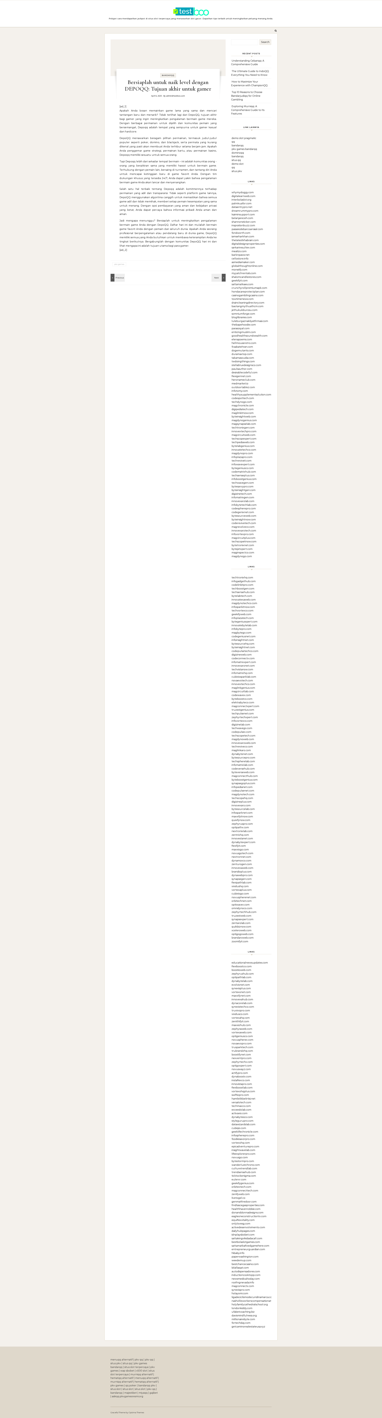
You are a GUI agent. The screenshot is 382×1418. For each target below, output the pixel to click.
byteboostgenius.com (245, 779)
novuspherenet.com (244, 897)
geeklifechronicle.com (245, 1131)
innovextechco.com (243, 684)
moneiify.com (239, 269)
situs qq (236, 160)
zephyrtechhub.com (244, 912)
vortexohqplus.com (243, 1091)
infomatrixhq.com (242, 673)
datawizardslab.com (243, 1124)
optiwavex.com (240, 904)
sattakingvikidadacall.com (247, 1238)
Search (265, 42)
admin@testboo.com (175, 95)
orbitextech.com (241, 1186)
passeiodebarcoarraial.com (247, 229)
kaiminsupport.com (243, 214)
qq (233, 141)
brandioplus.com (242, 871)
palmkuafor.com (241, 203)
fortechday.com (241, 1322)
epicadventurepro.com (245, 1146)
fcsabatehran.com (242, 346)
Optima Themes (136, 1412)
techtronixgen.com (243, 427)
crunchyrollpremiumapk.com (249, 287)
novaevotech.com (242, 680)
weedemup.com (241, 1260)
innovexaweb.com (242, 868)
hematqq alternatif (121, 1378)
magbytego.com (241, 632)
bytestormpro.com (243, 1161)
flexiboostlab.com (242, 1087)
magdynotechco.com (244, 603)
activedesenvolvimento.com (248, 1227)
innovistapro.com (242, 1084)
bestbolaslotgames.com (246, 1242)
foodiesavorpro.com (243, 1139)
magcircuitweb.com (243, 435)
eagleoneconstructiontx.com (249, 1216)
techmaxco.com (241, 1106)
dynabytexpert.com (243, 842)
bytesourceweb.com (244, 515)
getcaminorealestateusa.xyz (248, 1326)
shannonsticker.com (244, 221)
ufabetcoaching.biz (243, 1311)
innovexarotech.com (244, 530)
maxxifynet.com (241, 995)
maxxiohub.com (241, 1025)
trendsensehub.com (244, 1172)
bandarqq (238, 145)
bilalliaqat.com (240, 1267)
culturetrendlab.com (244, 1168)
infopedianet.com (242, 787)
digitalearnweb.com (243, 196)
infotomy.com (240, 390)
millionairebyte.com (243, 1319)
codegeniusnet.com (243, 636)
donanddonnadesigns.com (247, 1212)
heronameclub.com (243, 379)
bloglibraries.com (242, 317)
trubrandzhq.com (242, 1050)
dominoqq (238, 152)
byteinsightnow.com (244, 519)
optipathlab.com (241, 977)
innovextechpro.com (244, 431)
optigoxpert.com (242, 1065)
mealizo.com (239, 251)
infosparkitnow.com (243, 607)
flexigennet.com (241, 376)
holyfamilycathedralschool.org (250, 1304)
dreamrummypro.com (245, 210)
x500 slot (141, 1370)
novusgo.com (240, 1157)
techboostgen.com (243, 588)
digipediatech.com (243, 409)
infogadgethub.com (244, 581)
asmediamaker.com (243, 262)
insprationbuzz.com (243, 225)
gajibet (154, 1392)
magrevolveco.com (243, 526)
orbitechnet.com (242, 901)
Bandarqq (168, 75)
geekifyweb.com (241, 614)
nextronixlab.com (242, 831)
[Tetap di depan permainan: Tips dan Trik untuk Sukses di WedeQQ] (117, 278)
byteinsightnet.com (243, 647)
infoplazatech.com (243, 618)
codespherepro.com (244, 508)
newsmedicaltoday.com (246, 1278)
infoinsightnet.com (243, 640)
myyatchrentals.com (244, 273)
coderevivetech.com (244, 523)
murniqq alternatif (141, 1374)
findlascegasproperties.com (248, 1205)
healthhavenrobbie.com (246, 1209)
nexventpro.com (241, 1058)
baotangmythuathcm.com (247, 306)
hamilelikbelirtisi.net (243, 1098)
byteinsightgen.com (243, 490)
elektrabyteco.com (243, 702)
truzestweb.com (241, 915)
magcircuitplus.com (243, 538)
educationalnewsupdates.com (250, 962)
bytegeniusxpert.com (244, 621)
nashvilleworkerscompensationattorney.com (258, 1300)
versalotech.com (241, 1102)
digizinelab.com (241, 724)
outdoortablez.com (243, 387)
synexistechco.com (243, 1006)
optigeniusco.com (242, 1036)
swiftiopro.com (240, 1095)
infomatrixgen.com (243, 497)
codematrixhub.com (244, 471)
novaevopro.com (242, 1043)
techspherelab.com (243, 761)
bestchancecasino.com (245, 1264)
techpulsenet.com (243, 713)
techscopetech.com (243, 735)
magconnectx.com (243, 1286)
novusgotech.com (242, 853)
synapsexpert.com (242, 919)
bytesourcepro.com (243, 757)
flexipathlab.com (241, 882)
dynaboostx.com (241, 1076)
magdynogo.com (242, 556)
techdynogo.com (242, 402)
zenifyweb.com (241, 1194)
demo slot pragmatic (244, 138)
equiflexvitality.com (243, 1220)
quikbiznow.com (241, 926)
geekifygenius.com (243, 1183)
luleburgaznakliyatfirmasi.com (250, 321)
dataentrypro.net (242, 207)
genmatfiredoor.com (244, 1201)
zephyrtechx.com (242, 1062)
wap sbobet (127, 1370)
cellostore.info (240, 258)
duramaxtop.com (242, 354)
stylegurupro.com (242, 1120)
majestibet (130, 1392)
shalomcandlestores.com (246, 277)
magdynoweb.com (243, 739)
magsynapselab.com (244, 424)
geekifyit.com (240, 280)
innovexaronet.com (243, 665)
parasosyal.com (240, 328)
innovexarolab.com (243, 501)
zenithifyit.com (240, 1021)
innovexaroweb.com (244, 743)
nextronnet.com (241, 856)
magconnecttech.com (245, 1190)
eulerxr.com (239, 1179)
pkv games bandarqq (244, 149)
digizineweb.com (242, 654)
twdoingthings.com (243, 361)
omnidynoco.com (242, 908)
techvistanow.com (242, 669)
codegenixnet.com (243, 512)
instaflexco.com (241, 1080)
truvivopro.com (241, 1010)
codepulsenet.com (243, 790)
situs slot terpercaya (136, 1367)
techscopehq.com (242, 798)
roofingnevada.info (243, 1282)
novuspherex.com (242, 1039)
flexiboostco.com (242, 966)
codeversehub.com (243, 768)
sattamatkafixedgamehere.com (250, 1245)
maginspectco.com (243, 552)
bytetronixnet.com (243, 545)
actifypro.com (240, 1073)
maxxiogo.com (240, 849)
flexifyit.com (239, 845)
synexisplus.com (241, 988)
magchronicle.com (243, 405)
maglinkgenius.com (243, 687)
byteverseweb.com (243, 772)
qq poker (130, 1385)
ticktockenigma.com (244, 1175)
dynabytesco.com (242, 1117)
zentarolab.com (241, 923)
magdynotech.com (243, 794)
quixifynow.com (241, 820)
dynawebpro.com (242, 875)
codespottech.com (243, 398)
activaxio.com (239, 1113)
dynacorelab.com (242, 1003)
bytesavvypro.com (242, 486)
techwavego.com (242, 728)
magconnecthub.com (245, 776)
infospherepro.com (243, 1135)
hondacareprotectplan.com (248, 291)
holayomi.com (240, 1293)
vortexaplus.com (242, 889)
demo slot (238, 163)
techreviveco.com (242, 746)
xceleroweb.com (241, 930)
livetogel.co (238, 1198)
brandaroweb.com (243, 937)
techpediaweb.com (243, 442)
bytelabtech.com (242, 596)
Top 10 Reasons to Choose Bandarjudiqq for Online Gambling (246, 96)
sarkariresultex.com (243, 247)
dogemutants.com (243, 350)
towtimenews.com (243, 299)
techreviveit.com (241, 460)
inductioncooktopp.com (246, 1275)
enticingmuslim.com (244, 332)
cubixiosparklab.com (244, 676)
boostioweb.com (241, 970)
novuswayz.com (241, 1069)
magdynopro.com (242, 453)
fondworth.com (241, 233)
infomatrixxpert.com (244, 662)
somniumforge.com (243, 313)
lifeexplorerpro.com (243, 1153)
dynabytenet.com (242, 754)
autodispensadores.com (246, 1271)
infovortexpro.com (243, 534)
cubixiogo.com (240, 893)
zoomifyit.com (240, 941)
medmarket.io (240, 383)
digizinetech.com (242, 493)
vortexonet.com (241, 992)
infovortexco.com (242, 720)
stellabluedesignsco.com (246, 365)
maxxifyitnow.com (242, 816)
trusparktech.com (242, 1047)
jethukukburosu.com (244, 310)
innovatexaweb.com (244, 599)
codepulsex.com (241, 732)
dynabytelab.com (242, 981)
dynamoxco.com (241, 860)
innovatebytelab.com (244, 625)
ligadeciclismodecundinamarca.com (253, 1297)
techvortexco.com (242, 610)
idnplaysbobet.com (243, 1234)
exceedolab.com (241, 1109)
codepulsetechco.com (245, 651)
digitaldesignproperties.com (248, 243)
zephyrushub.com (243, 973)
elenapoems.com (242, 339)
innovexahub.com (242, 999)
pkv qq (139, 1359)
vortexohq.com (241, 1142)
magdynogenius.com (244, 420)
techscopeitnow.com (244, 541)
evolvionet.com (241, 984)
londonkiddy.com (242, 1308)
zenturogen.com (242, 864)
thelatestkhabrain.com (245, 240)
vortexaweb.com (242, 1032)
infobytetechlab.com (244, 505)
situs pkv (237, 171)
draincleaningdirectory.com (248, 302)
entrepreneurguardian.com (248, 1249)
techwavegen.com (243, 482)
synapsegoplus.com (243, 783)
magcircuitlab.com (243, 691)
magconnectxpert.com (245, 706)
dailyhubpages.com (243, 1231)
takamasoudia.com (243, 357)
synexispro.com (241, 1289)
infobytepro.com (241, 629)
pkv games (119, 264)
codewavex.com (241, 695)
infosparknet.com (242, 812)
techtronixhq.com (242, 577)
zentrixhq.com (240, 834)
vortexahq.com (241, 1017)
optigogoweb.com (242, 934)
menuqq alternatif (121, 1359)
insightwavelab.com (243, 1150)
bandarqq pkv (146, 1385)
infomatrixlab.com (242, 765)
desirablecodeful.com (244, 372)
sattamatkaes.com (242, 284)
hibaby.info (238, 1253)
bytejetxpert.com (242, 549)
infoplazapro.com (242, 457)
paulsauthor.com (242, 369)
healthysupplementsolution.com (251, 394)
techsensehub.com (243, 592)
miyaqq (143, 1392)
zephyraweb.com (242, 1028)
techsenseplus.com (243, 475)
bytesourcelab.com (243, 809)
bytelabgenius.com (243, 446)
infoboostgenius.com (244, 479)
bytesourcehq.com (243, 643)
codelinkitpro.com (242, 584)
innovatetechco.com (244, 449)
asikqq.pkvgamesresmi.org (127, 1396)
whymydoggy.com (243, 192)
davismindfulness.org (244, 1315)
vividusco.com (240, 1014)
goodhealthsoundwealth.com (249, 335)
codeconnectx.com (243, 658)
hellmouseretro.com (244, 343)
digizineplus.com (242, 801)
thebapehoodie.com (244, 324)
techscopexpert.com (244, 438)
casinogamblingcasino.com (247, 295)
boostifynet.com (241, 1054)
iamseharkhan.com (243, 236)
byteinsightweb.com (244, 416)
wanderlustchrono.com (246, 1164)
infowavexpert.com (243, 464)
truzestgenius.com (243, 709)
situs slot (115, 1389)
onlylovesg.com (241, 1223)
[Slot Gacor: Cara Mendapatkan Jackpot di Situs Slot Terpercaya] (191, 12)
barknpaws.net (240, 254)
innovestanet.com (242, 838)
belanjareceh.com (242, 218)
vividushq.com (240, 886)
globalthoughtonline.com (247, 266)
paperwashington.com (245, 1256)
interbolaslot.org (241, 199)
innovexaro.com (241, 805)
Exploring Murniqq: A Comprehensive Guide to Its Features (247, 110)
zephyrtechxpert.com (245, 717)
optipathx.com (240, 827)
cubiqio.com (239, 1128)
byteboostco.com (242, 698)
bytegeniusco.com (243, 468)
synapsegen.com (242, 879)
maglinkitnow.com (243, 413)
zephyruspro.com (242, 823)
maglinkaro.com (241, 750)
